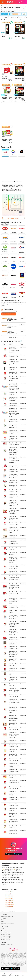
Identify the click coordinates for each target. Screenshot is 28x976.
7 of (5, 19)
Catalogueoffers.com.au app (7, 923)
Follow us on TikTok (5, 939)
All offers (6, 5)
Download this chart (14, 218)
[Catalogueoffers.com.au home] (9, 1)
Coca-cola (11, 5)
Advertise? (3, 918)
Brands (2, 921)
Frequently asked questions (7, 916)
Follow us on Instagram (6, 936)
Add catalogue (4, 926)
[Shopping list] (21, 2)
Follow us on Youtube (6, 937)
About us (3, 924)
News (2, 928)
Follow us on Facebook (6, 934)
